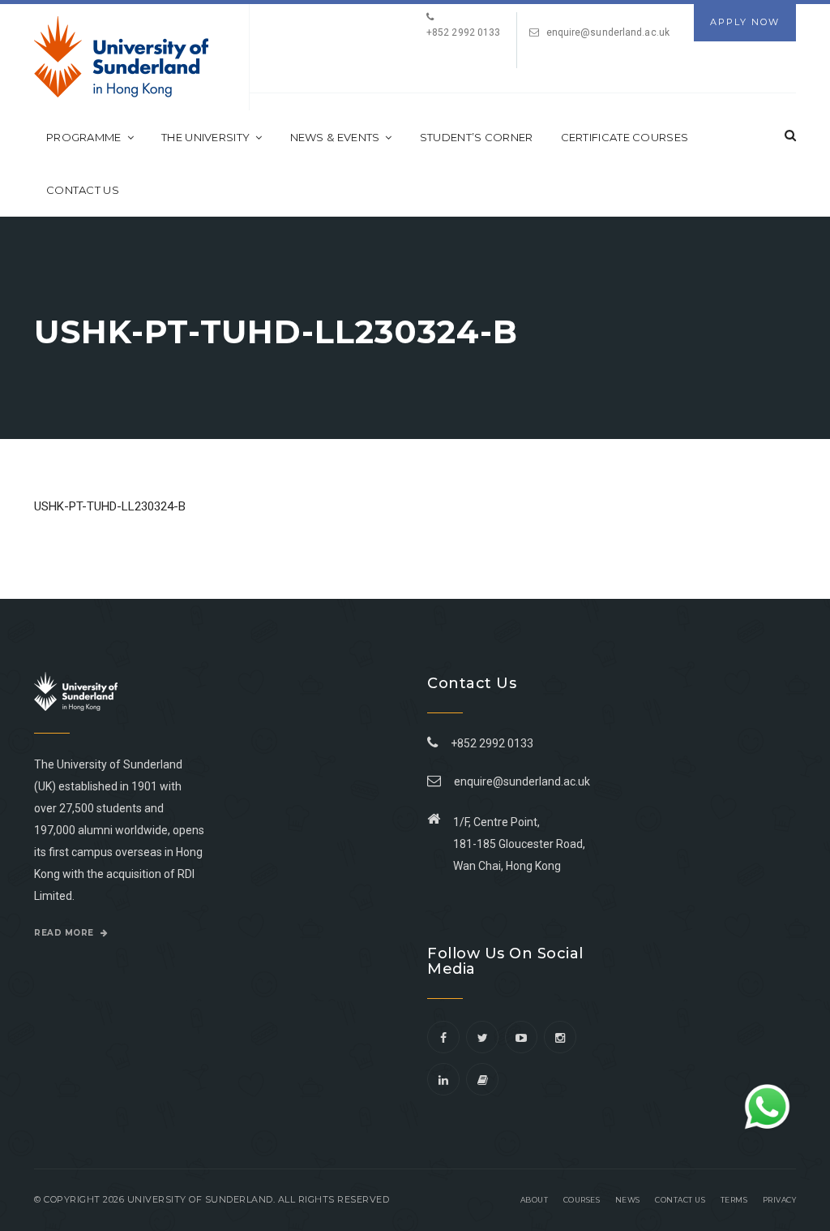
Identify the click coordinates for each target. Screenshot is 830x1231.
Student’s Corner (476, 137)
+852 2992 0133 (489, 743)
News (627, 1199)
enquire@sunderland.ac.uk (608, 32)
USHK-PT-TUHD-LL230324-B (110, 506)
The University (205, 137)
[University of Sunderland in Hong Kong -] (121, 56)
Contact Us (82, 189)
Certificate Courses (625, 137)
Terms (734, 1199)
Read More (65, 933)
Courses (582, 1199)
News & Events (335, 137)
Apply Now (745, 22)
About (534, 1199)
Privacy (780, 1199)
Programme (84, 137)
